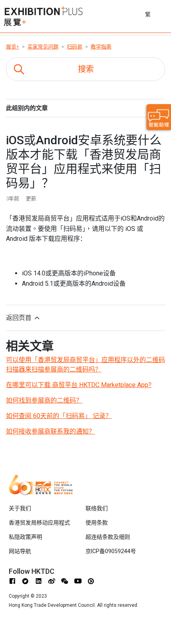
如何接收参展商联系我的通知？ (50, 431)
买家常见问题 (42, 47)
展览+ (12, 47)
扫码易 (74, 47)
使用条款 (97, 522)
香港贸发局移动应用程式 (39, 522)
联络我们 (97, 508)
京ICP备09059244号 (111, 551)
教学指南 (101, 47)
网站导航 (20, 551)
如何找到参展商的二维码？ (44, 400)
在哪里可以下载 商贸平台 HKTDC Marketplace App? (79, 385)
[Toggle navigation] (166, 13)
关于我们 (20, 508)
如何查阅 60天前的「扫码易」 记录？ (59, 416)
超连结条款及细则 (108, 537)
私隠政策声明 (25, 537)
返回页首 (19, 317)
